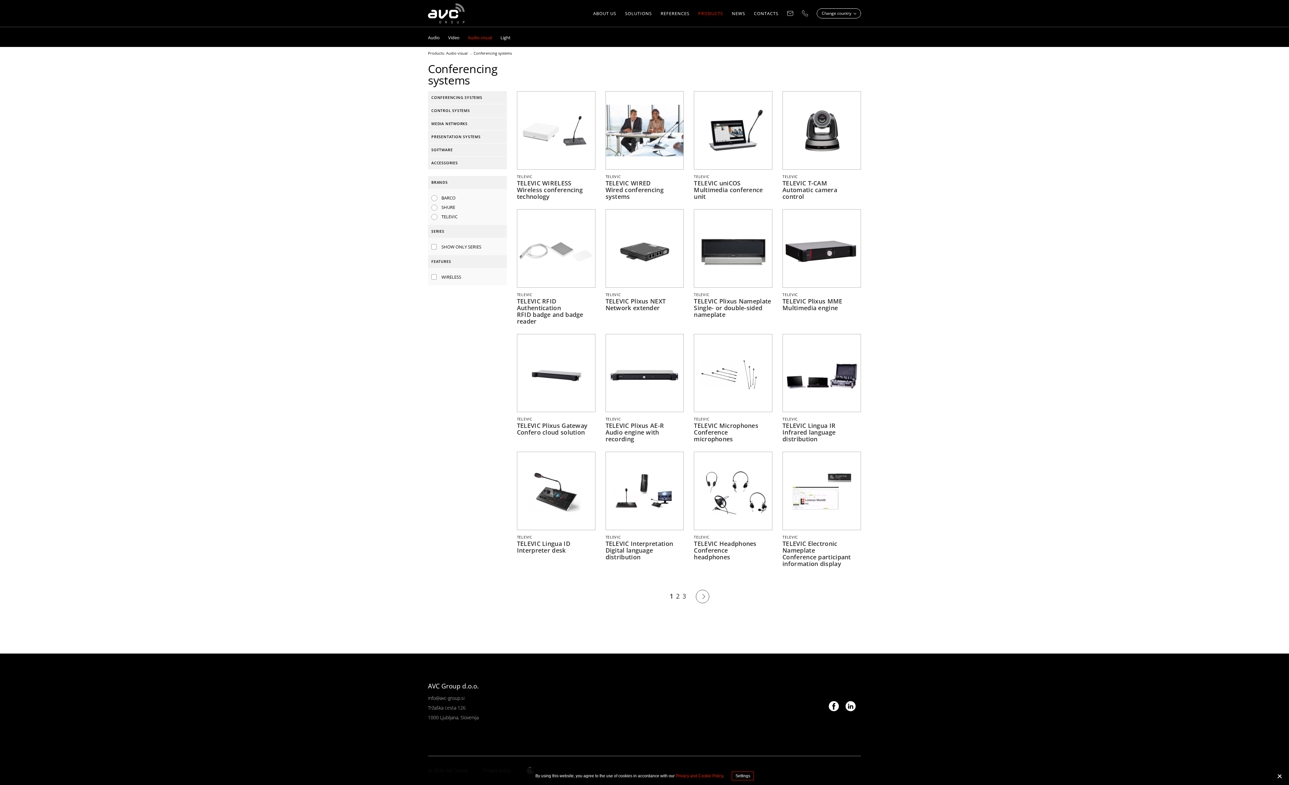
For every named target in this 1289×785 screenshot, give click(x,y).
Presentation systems (456, 136)
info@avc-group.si (446, 698)
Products (710, 13)
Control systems (450, 110)
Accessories (444, 162)
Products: (436, 53)
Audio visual (457, 53)
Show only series (461, 246)
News (738, 13)
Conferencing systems (493, 53)
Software (441, 149)
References (675, 13)
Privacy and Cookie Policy (699, 776)
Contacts (766, 13)
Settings (742, 776)
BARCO (448, 198)
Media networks (449, 123)
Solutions (638, 13)
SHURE (448, 207)
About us (604, 13)
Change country (837, 13)
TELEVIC (449, 216)
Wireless (451, 277)
